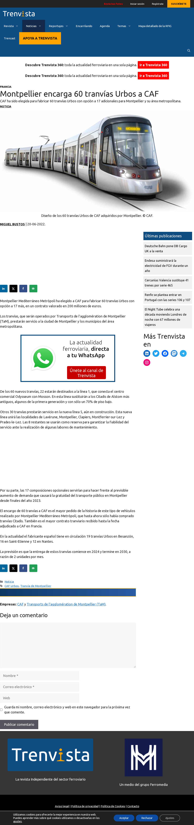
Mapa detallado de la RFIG (154, 26)
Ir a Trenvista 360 (153, 65)
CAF (20, 604)
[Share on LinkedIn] (4, 288)
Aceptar (124, 818)
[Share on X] (13, 288)
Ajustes (169, 818)
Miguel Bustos (12, 224)
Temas (121, 26)
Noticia (5, 106)
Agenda (105, 26)
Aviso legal (62, 806)
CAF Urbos (12, 586)
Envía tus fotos (113, 3)
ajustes (17, 821)
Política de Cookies (113, 806)
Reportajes (56, 26)
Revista (9, 26)
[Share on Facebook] (23, 288)
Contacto (133, 806)
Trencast (9, 38)
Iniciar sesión (137, 3)
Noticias (31, 26)
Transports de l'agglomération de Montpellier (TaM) (66, 604)
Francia (5, 86)
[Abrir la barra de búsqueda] (189, 50)
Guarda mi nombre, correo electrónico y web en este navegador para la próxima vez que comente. (67, 709)
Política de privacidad (85, 806)
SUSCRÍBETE (178, 3)
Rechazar (147, 818)
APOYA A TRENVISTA (40, 38)
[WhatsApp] (67, 381)
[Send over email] (33, 288)
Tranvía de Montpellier (35, 586)
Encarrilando (84, 26)
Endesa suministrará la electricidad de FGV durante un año (166, 265)
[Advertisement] (68, 258)
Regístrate (157, 3)
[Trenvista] (19, 14)
